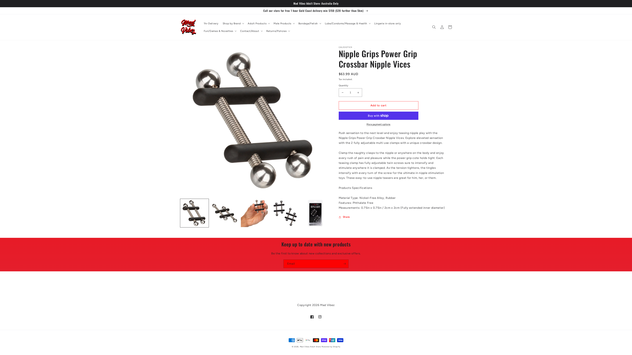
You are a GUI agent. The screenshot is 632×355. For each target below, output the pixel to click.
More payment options (378, 124)
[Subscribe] (344, 264)
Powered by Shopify (331, 347)
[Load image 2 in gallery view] (225, 213)
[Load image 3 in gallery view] (255, 213)
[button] (233, 23)
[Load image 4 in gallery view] (285, 213)
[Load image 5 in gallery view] (315, 213)
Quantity (343, 85)
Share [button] (346, 216)
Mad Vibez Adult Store (310, 347)
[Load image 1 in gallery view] (194, 213)
